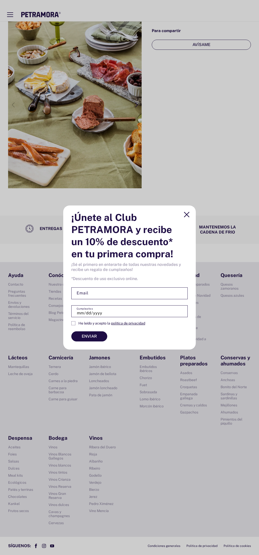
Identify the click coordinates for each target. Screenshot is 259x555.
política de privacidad (128, 323)
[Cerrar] (187, 215)
